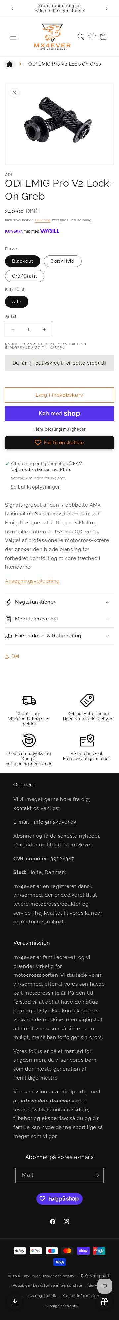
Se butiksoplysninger (35, 487)
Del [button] (16, 656)
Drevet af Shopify (58, 1276)
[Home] (10, 65)
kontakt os (26, 808)
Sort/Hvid (63, 261)
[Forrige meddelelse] (12, 8)
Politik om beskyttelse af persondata (47, 1285)
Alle (16, 301)
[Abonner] (96, 1175)
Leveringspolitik (41, 1296)
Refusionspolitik (96, 1276)
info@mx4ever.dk (55, 822)
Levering (43, 220)
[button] (13, 36)
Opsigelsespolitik (63, 1306)
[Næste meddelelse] (106, 8)
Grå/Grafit (24, 276)
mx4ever (32, 1276)
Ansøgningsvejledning (32, 581)
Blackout (22, 261)
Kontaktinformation (80, 1296)
